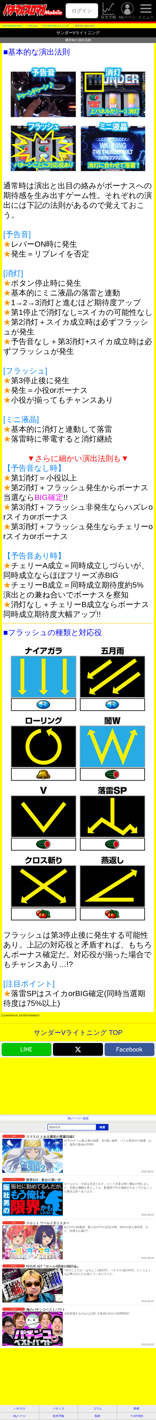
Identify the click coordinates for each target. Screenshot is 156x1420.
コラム (97, 1408)
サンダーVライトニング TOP (78, 1032)
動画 (136, 1408)
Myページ (127, 17)
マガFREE (136, 1416)
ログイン (82, 10)
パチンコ (58, 1408)
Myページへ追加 (78, 1118)
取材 (97, 1416)
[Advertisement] (78, 1086)
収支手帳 (108, 17)
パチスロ (19, 1408)
